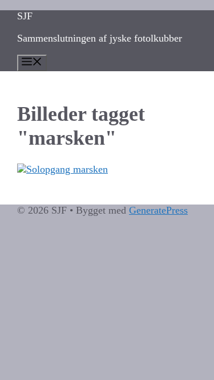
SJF (25, 16)
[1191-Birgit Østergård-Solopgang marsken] (107, 169)
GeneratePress (158, 210)
